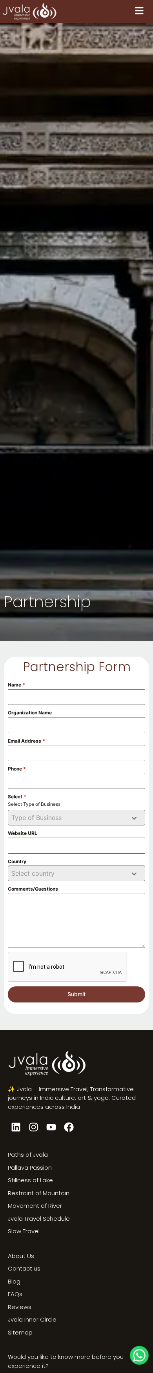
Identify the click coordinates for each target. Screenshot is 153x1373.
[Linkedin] (16, 1127)
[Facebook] (68, 1127)
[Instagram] (33, 1127)
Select (17, 797)
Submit (76, 994)
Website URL (22, 833)
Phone (17, 769)
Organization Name (30, 713)
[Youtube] (51, 1127)
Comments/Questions (33, 889)
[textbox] (69, 817)
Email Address (26, 741)
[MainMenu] (139, 10)
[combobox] (76, 817)
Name (16, 685)
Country (17, 861)
